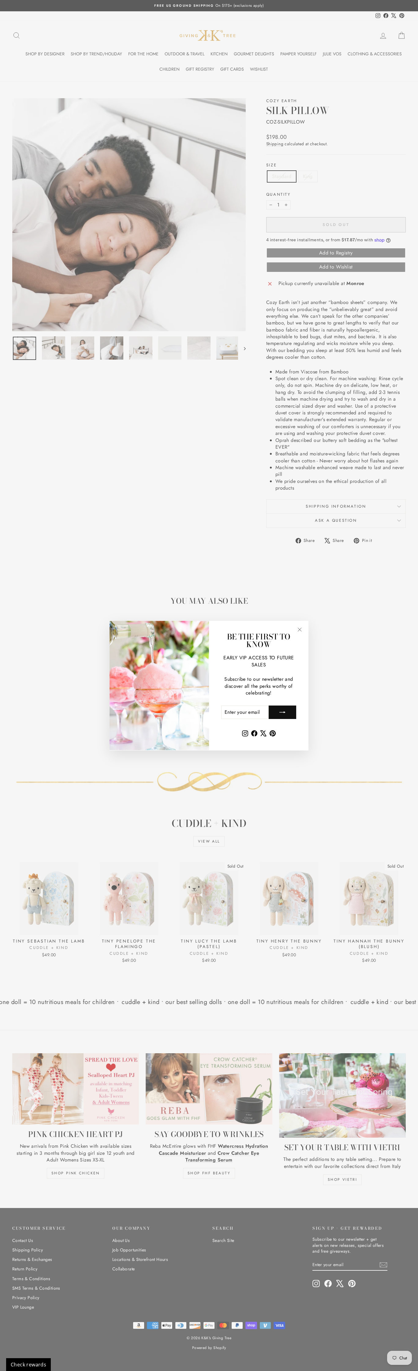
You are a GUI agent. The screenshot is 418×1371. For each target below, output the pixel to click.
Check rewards (28, 1364)
